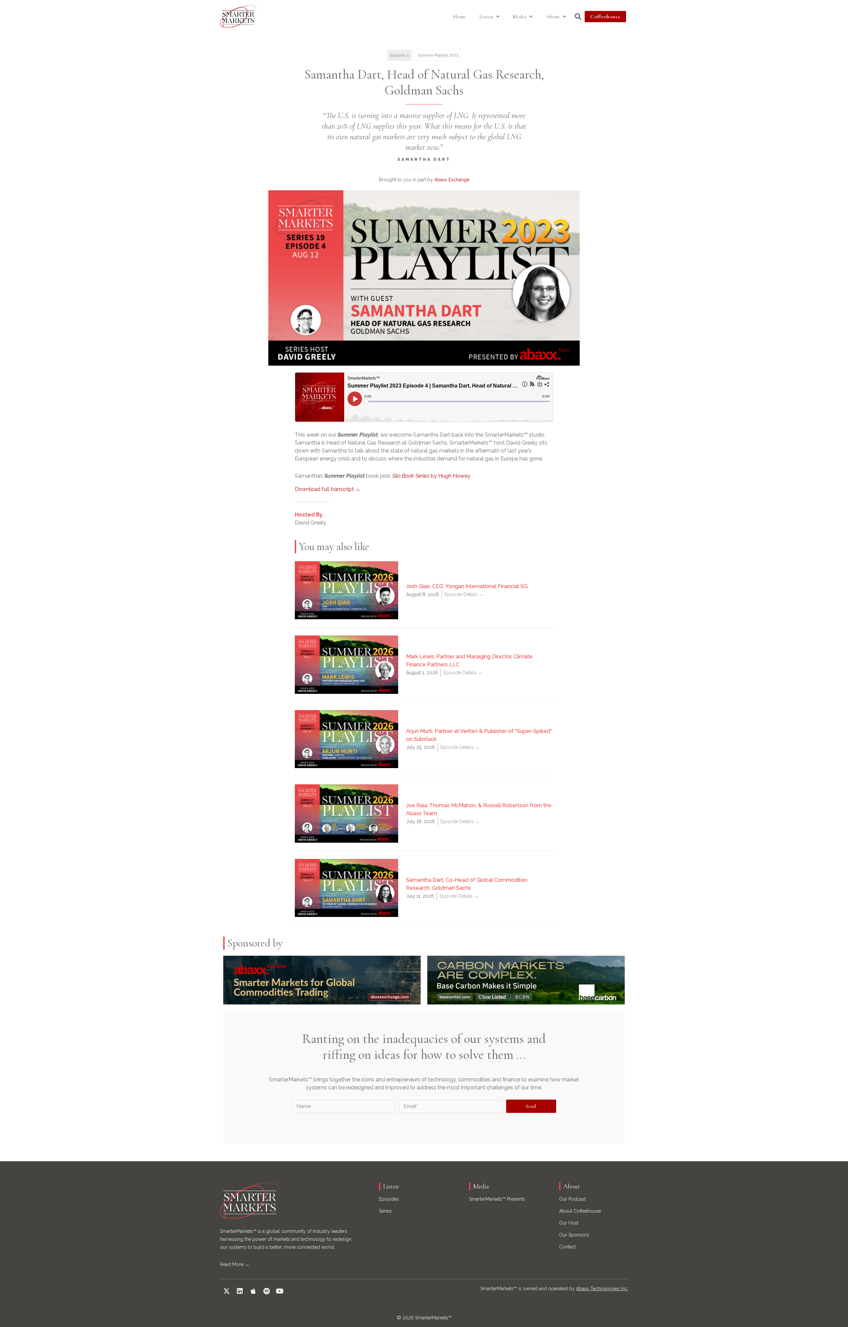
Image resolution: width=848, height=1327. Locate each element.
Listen (486, 16)
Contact (567, 1246)
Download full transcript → (327, 489)
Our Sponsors (574, 1234)
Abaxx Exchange (451, 179)
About (552, 16)
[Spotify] (266, 1291)
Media (519, 16)
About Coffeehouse (580, 1211)
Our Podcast (572, 1199)
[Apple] (253, 1291)
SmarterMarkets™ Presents (497, 1199)
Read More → (234, 1264)
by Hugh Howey (431, 476)
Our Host (568, 1223)
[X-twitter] (226, 1291)
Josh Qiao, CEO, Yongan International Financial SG (467, 586)
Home (459, 16)
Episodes (389, 1199)
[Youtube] (279, 1291)
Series (385, 1211)
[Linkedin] (239, 1291)
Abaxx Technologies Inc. (602, 1288)
